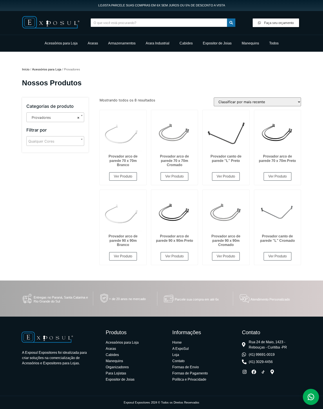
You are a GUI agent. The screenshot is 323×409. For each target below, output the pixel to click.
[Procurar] (231, 22)
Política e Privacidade (189, 379)
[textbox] (55, 141)
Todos (274, 43)
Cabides (186, 43)
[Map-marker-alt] (272, 372)
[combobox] (55, 117)
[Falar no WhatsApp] (311, 397)
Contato (178, 361)
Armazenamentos (122, 43)
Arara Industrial (157, 43)
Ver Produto (123, 176)
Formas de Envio (185, 367)
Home (177, 342)
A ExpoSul (180, 348)
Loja (175, 355)
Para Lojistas (116, 373)
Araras (93, 43)
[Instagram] (244, 372)
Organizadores (117, 367)
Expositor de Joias (217, 43)
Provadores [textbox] (54, 117)
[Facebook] (253, 372)
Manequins (250, 43)
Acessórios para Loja (61, 43)
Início (25, 69)
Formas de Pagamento (190, 373)
